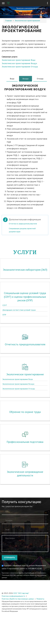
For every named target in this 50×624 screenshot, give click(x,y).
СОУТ (4, 305)
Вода (12, 78)
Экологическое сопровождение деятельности (25, 473)
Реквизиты (40, 599)
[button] (4, 12)
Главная (8, 20)
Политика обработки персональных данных (18, 599)
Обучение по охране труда (25, 412)
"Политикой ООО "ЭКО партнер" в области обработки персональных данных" (24, 576)
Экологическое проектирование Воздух (19, 63)
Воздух (27, 78)
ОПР (4, 314)
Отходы (40, 78)
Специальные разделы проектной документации (22, 230)
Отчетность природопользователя (23, 223)
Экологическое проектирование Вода (18, 60)
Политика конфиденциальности (13, 596)
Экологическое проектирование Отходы (20, 66)
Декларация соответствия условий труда (19, 310)
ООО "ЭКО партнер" (21, 593)
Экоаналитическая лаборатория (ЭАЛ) (25, 269)
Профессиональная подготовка (25, 442)
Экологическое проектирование (27, 20)
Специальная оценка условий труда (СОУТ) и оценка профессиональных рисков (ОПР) (25, 296)
